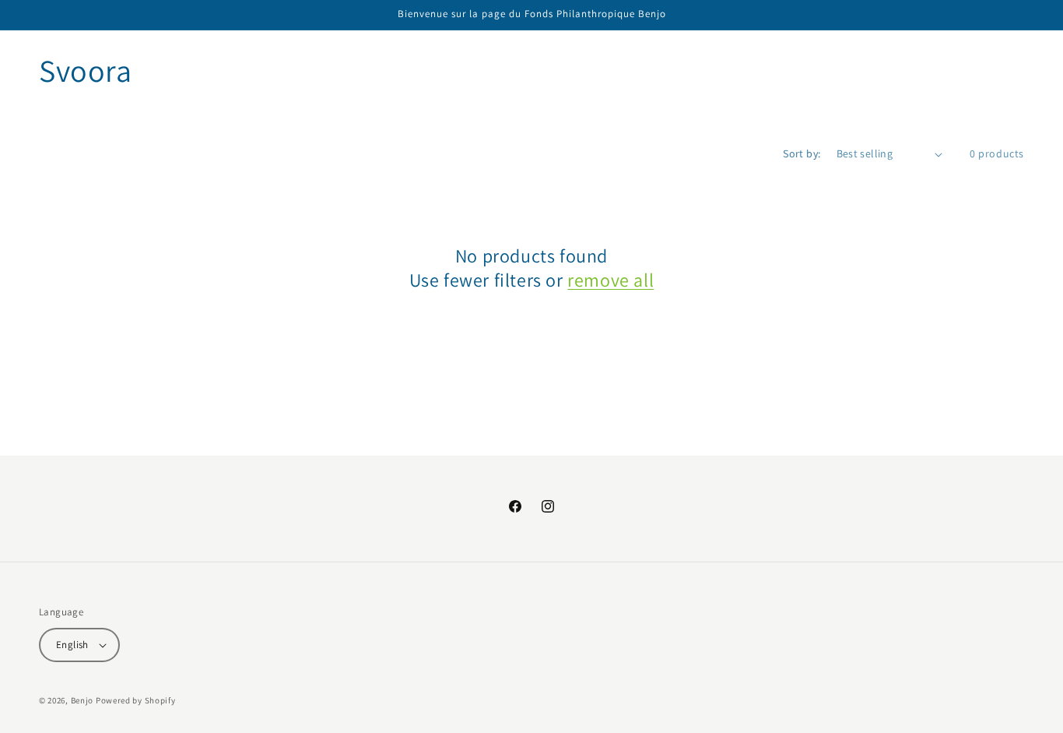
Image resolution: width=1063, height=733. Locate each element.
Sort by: (801, 153)
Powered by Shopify (136, 700)
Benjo (82, 700)
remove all (610, 280)
